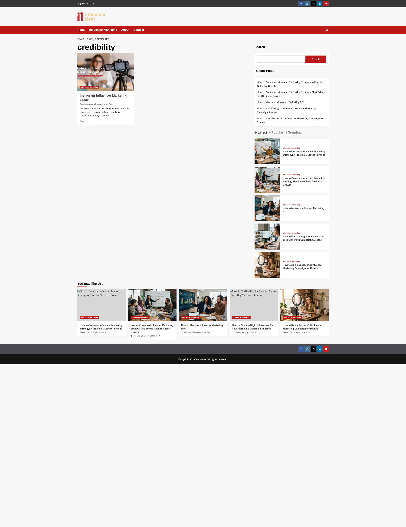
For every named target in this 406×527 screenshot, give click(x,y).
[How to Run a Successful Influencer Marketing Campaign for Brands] (268, 264)
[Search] (327, 30)
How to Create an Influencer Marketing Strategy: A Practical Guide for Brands (290, 84)
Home (81, 29)
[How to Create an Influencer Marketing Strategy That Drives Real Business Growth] (268, 179)
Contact (138, 29)
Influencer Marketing (103, 29)
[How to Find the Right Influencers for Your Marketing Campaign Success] (268, 236)
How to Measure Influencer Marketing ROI (280, 102)
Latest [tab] (262, 132)
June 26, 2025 (102, 104)
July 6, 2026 (300, 332)
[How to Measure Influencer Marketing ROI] (268, 207)
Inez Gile (136, 336)
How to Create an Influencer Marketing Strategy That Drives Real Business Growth (291, 94)
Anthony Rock (87, 104)
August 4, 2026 (149, 336)
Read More (84, 121)
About (125, 29)
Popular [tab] (277, 132)
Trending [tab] (294, 132)
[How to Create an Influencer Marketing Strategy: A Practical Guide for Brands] (268, 151)
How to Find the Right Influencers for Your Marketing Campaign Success (286, 110)
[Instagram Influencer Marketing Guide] (105, 72)
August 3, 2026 (200, 332)
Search (260, 47)
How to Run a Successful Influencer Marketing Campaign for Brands (290, 120)
